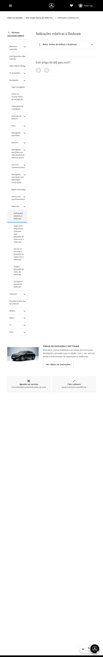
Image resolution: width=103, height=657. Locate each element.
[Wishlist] (71, 5)
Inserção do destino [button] (16, 117)
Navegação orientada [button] (16, 134)
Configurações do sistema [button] (16, 57)
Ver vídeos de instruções (58, 364)
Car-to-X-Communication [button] (18, 166)
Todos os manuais (15, 18)
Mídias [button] (12, 311)
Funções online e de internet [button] (16, 302)
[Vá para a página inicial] (51, 6)
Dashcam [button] (15, 206)
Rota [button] (13, 125)
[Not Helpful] (46, 70)
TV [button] (10, 325)
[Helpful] (38, 70)
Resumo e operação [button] (13, 47)
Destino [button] (15, 142)
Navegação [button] (14, 80)
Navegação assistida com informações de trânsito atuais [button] (18, 153)
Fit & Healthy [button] (14, 73)
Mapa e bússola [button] (18, 189)
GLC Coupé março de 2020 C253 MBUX (40, 18)
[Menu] (10, 5)
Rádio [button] (11, 318)
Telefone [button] (13, 294)
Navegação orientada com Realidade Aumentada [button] (18, 178)
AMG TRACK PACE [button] (17, 66)
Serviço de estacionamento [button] (18, 198)
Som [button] (11, 332)
